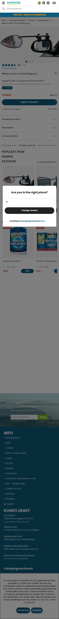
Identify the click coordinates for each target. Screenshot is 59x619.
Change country (30, 210)
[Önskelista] (47, 3)
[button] (43, 3)
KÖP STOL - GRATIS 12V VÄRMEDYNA (29, 15)
